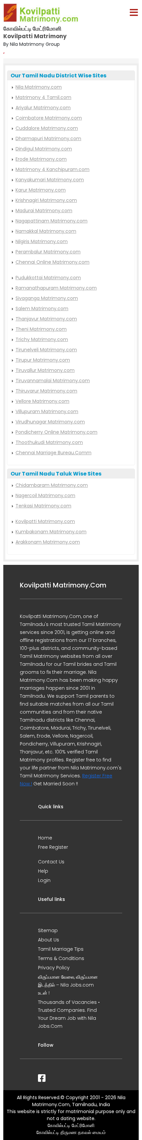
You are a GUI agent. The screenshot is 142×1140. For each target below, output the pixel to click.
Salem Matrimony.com (42, 308)
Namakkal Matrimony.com (46, 231)
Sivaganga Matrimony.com (47, 298)
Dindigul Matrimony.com (44, 148)
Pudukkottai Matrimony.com (48, 277)
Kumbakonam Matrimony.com (51, 531)
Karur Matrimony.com (41, 190)
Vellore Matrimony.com (42, 401)
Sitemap (48, 930)
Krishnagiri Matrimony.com (46, 200)
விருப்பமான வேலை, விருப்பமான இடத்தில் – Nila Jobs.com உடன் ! (68, 985)
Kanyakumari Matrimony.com (50, 179)
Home (45, 837)
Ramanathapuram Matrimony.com (56, 288)
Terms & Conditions (61, 958)
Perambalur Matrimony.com (48, 251)
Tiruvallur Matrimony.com (45, 370)
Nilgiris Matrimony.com (42, 241)
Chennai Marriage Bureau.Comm (53, 452)
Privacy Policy (54, 967)
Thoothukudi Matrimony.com (49, 442)
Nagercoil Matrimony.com (45, 495)
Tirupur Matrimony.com (43, 360)
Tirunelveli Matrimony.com (46, 349)
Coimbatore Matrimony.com (49, 118)
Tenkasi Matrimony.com (43, 505)
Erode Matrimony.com (41, 159)
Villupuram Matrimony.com (47, 411)
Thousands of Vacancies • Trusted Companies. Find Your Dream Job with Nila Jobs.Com (69, 1014)
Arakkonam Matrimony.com (48, 542)
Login (44, 880)
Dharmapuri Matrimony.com (48, 138)
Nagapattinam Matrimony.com (52, 221)
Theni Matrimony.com (41, 329)
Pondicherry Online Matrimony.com (56, 432)
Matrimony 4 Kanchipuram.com (52, 169)
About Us (48, 939)
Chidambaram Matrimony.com (52, 485)
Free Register (53, 847)
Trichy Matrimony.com (42, 339)
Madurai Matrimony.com (44, 210)
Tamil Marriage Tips (61, 949)
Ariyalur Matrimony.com (43, 107)
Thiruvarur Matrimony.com (46, 391)
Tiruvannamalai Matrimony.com (53, 380)
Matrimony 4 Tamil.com (43, 97)
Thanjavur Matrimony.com (46, 318)
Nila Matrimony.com (39, 87)
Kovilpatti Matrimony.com (45, 521)
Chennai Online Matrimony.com (52, 262)
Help (43, 871)
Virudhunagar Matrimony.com (50, 421)
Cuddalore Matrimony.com (47, 128)
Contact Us (51, 861)
